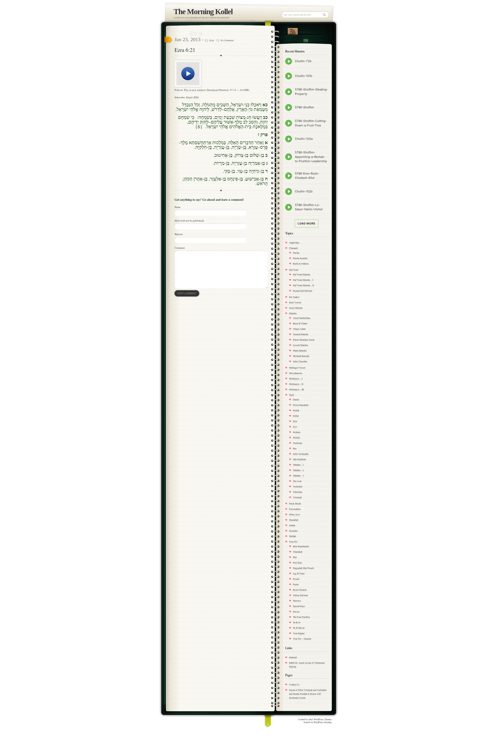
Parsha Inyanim (300, 258)
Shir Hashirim (299, 459)
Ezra (211, 40)
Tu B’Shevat (298, 627)
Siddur (292, 525)
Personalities (295, 508)
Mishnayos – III (296, 389)
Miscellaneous (295, 373)
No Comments (227, 40)
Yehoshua (297, 491)
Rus (295, 448)
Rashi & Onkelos (301, 263)
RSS (196, 97)
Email (189, 97)
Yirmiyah (297, 497)
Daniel (296, 399)
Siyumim (293, 530)
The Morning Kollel (203, 11)
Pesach (296, 578)
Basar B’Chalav (300, 323)
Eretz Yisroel (295, 302)
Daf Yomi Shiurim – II (303, 285)
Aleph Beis (294, 242)
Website (179, 234)
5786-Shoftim (304, 107)
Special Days (299, 606)
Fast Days (297, 562)
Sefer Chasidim (300, 361)
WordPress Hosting (323, 722)
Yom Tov (293, 541)
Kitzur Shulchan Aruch (303, 339)
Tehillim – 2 (298, 470)
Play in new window (194, 90)
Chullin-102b (304, 191)
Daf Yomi (293, 269)
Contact (305, 41)
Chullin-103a (304, 139)
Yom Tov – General (302, 638)
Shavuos (297, 600)
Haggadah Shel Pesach (303, 567)
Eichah (296, 410)
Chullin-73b (303, 61)
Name (178, 207)
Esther (296, 415)
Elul (295, 557)
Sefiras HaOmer (300, 595)
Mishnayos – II (296, 383)
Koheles (297, 432)
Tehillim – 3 (298, 475)
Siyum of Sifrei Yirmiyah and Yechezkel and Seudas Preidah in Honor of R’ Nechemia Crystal (307, 693)
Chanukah (297, 551)
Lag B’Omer (299, 573)
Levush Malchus (300, 345)
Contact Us (294, 684)
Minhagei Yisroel (297, 367)
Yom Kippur (299, 633)
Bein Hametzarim (301, 546)
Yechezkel (297, 486)
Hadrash (293, 657)
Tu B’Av (297, 622)
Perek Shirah (295, 503)
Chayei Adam (299, 328)
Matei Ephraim (300, 350)
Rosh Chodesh (300, 589)
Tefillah (292, 536)
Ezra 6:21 (185, 49)
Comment (180, 247)
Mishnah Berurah (301, 355)
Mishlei (296, 437)
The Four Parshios (301, 616)
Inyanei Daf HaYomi (302, 290)
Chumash (293, 247)
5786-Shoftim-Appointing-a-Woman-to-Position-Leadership (311, 156)
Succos (296, 611)
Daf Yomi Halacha (301, 274)
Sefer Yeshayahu (300, 453)
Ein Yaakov (294, 296)
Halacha (292, 313)
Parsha (296, 252)
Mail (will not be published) (189, 220)
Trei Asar (297, 480)
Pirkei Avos (294, 514)
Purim (296, 584)
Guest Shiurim (295, 307)
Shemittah (293, 519)
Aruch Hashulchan (301, 317)
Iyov (295, 426)
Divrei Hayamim (300, 404)
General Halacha (300, 334)
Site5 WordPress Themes (320, 719)
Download (212, 90)
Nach (291, 394)
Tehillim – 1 (298, 464)
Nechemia (297, 442)
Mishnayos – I (295, 378)
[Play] (188, 86)
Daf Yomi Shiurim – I (303, 279)
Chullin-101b (303, 76)
